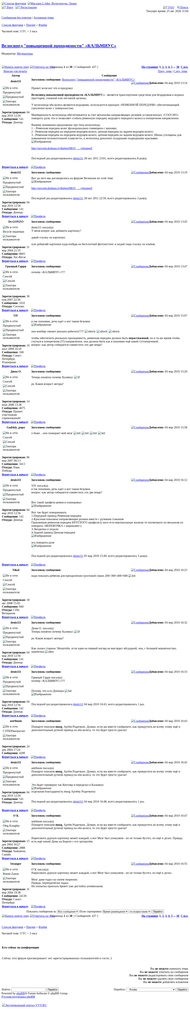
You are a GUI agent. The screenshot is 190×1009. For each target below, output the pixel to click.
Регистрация (28, 7)
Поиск (183, 7)
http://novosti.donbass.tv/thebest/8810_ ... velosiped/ (61, 148)
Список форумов (12, 25)
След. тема (180, 71)
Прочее (30, 25)
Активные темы (43, 17)
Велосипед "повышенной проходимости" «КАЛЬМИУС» (58, 45)
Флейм (42, 25)
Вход (9, 7)
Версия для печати (15, 71)
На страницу (150, 67)
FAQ (171, 7)
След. (184, 67)
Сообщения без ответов (16, 17)
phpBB (20, 993)
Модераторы (25, 53)
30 (177, 67)
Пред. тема (165, 71)
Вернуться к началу (15, 167)
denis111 (78, 158)
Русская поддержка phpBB (18, 996)
